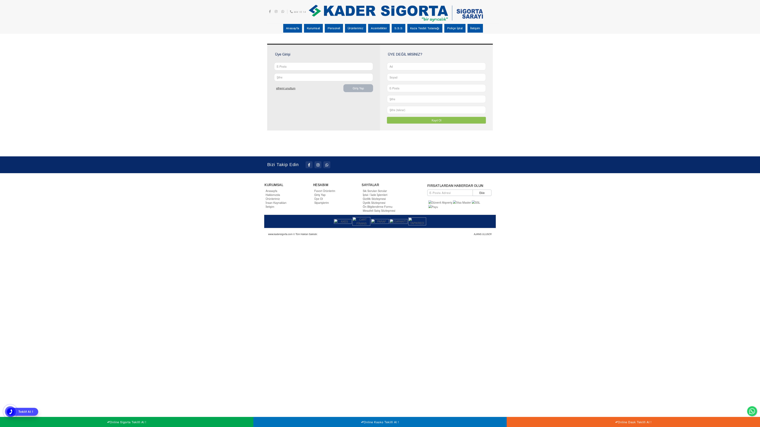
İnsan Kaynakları (276, 203)
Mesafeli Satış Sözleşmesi (379, 211)
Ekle (482, 193)
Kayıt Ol (436, 120)
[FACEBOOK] (309, 164)
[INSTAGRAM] (317, 164)
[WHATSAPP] (326, 164)
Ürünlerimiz (273, 199)
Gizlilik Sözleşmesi (374, 199)
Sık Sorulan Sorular (375, 191)
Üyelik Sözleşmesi (374, 203)
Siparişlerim (321, 203)
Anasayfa (271, 191)
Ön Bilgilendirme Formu (377, 207)
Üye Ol (318, 199)
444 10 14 (300, 12)
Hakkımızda (273, 195)
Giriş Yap (358, 88)
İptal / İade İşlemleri (375, 195)
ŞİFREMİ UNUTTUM (285, 88)
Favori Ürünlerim (324, 191)
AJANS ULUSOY (483, 234)
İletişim (270, 207)
